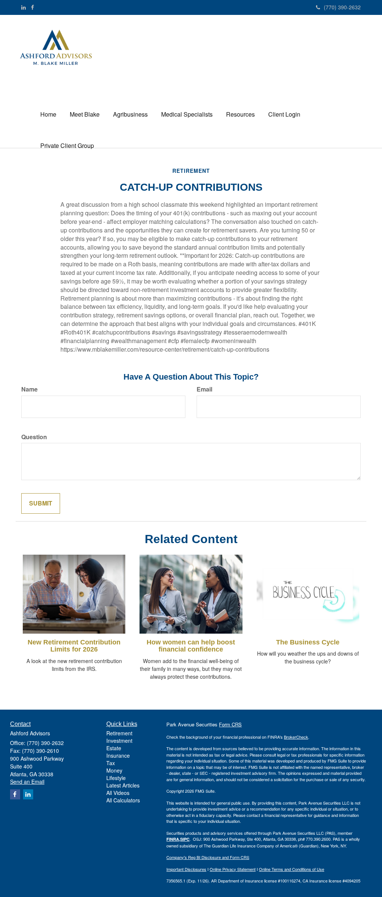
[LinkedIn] (23, 7)
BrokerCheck (296, 737)
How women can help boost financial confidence (191, 645)
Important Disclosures (186, 869)
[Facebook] (32, 7)
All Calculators (123, 800)
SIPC (185, 839)
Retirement (119, 733)
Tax (110, 763)
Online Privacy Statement (233, 869)
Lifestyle (116, 778)
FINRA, (173, 839)
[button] (84, 114)
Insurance (118, 755)
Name (29, 389)
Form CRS (230, 724)
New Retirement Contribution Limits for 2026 (74, 645)
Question (34, 437)
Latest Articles (123, 785)
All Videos (117, 792)
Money (114, 770)
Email (204, 389)
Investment (119, 740)
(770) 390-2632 (342, 7)
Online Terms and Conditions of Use (291, 869)
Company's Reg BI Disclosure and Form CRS (207, 857)
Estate (113, 748)
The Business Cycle (307, 642)
